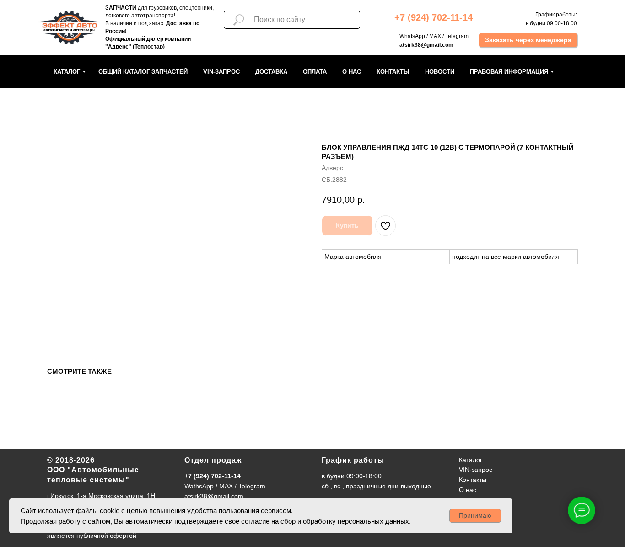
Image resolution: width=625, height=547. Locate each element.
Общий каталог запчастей (143, 71)
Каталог (67, 71)
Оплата (315, 71)
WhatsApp (412, 36)
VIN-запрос (221, 71)
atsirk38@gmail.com (213, 496)
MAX (435, 36)
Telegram (457, 36)
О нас (351, 71)
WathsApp (199, 486)
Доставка (271, 71)
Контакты (393, 71)
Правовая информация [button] (509, 71)
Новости (439, 71)
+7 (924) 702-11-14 (212, 476)
